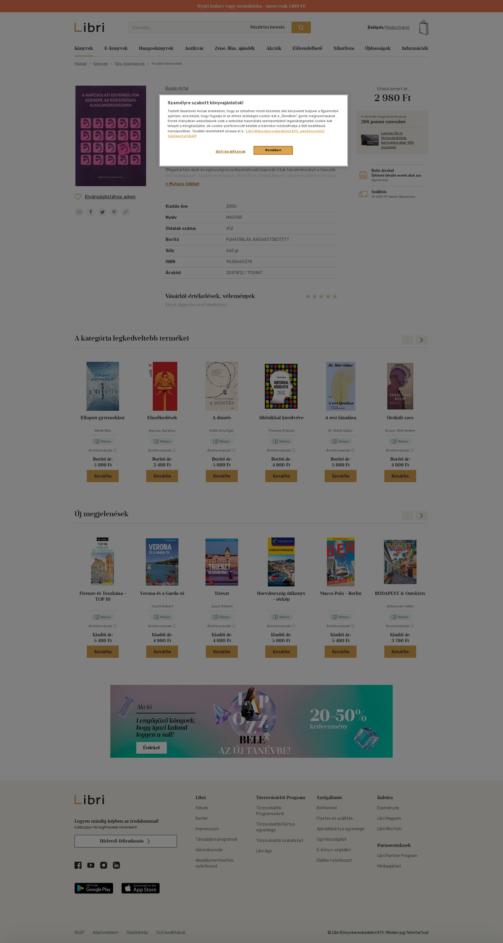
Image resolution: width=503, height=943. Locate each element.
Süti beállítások (231, 151)
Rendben (273, 150)
